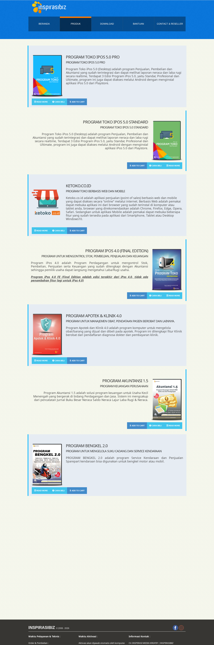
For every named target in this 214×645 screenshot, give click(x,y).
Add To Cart (78, 102)
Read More (42, 102)
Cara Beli (59, 102)
